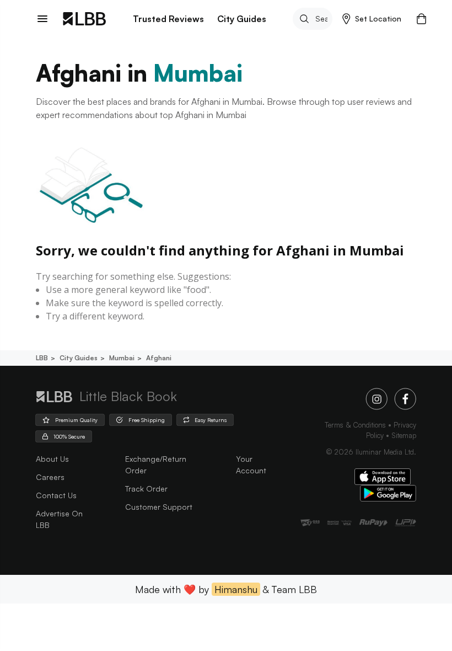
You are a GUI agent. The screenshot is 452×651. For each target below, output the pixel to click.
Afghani (158, 358)
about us (52, 458)
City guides (79, 358)
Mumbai (121, 358)
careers (50, 477)
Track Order (146, 488)
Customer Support (158, 506)
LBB (42, 358)
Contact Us (56, 495)
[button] (372, 19)
